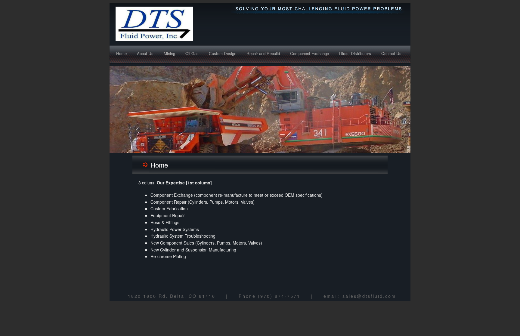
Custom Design (222, 53)
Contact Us (391, 53)
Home (121, 53)
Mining (169, 53)
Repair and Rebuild (263, 53)
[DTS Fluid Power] (171, 24)
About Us (145, 53)
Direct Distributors (355, 53)
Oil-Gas (192, 53)
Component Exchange (309, 53)
